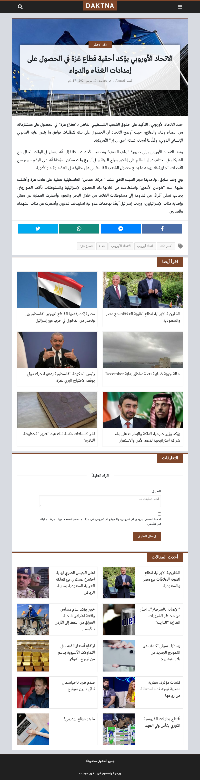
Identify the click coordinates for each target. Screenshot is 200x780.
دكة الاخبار (100, 44)
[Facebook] (162, 229)
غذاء (102, 246)
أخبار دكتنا (166, 246)
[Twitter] (38, 229)
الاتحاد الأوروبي (121, 246)
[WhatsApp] (79, 229)
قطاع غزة (86, 246)
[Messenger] (121, 229)
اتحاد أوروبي (145, 246)
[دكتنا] (100, 5)
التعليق (156, 491)
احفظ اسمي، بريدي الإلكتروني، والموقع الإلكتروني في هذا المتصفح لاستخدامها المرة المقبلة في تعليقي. (100, 521)
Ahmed (120, 80)
